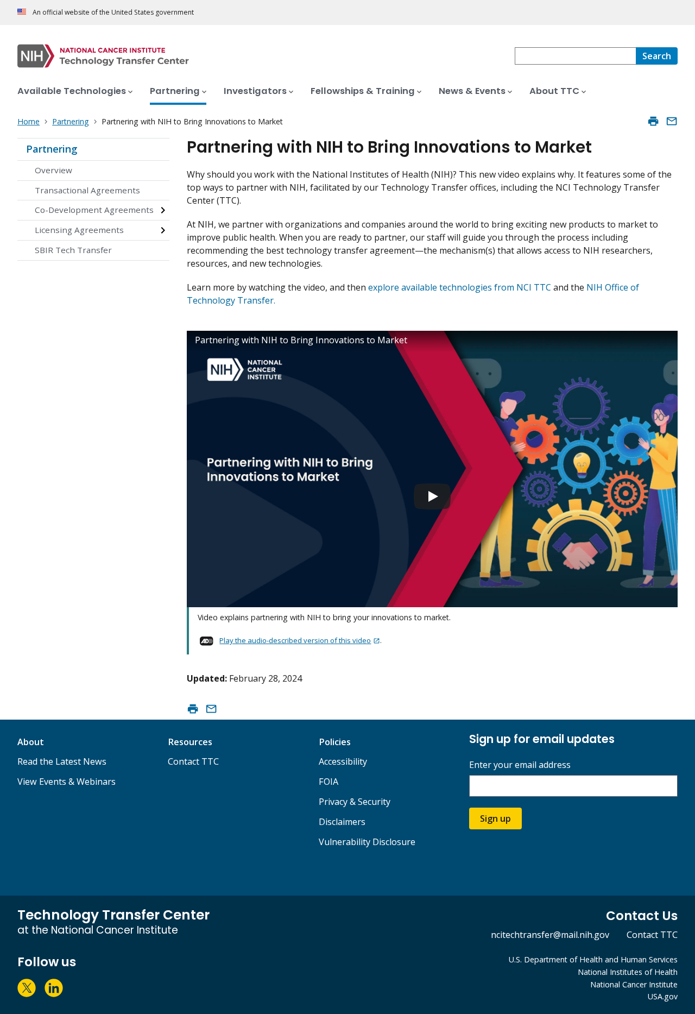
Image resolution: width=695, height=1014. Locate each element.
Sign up (495, 818)
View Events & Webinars (66, 782)
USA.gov (663, 996)
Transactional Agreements (87, 190)
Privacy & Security (354, 802)
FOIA (328, 782)
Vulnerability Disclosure (367, 842)
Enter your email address (520, 765)
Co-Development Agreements (94, 209)
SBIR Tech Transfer (73, 249)
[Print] (653, 121)
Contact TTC (193, 761)
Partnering (52, 148)
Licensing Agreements (79, 229)
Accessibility (343, 761)
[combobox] (575, 56)
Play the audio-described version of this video (295, 640)
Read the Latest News (61, 761)
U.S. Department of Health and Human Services (593, 959)
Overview (53, 170)
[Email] (672, 121)
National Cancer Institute (634, 984)
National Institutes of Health (628, 972)
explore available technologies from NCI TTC (459, 287)
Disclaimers (342, 822)
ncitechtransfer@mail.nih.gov (550, 935)
